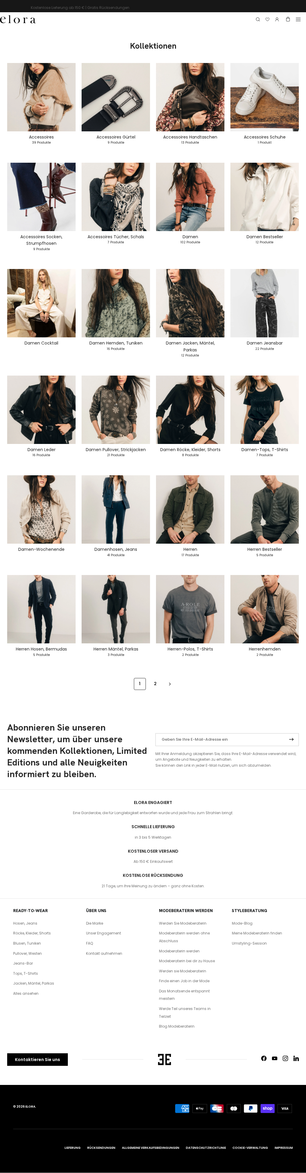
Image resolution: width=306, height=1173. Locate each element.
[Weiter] (170, 683)
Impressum (284, 1148)
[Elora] (18, 19)
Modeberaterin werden (179, 951)
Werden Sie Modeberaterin (182, 923)
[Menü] (298, 19)
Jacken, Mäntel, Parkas (33, 983)
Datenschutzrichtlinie (206, 1148)
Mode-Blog (242, 923)
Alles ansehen (26, 993)
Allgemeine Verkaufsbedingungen (150, 1148)
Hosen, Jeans (25, 923)
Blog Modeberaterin (177, 1026)
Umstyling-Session (249, 943)
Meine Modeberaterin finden (257, 933)
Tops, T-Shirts (25, 973)
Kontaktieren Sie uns (37, 1060)
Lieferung (73, 1148)
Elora (30, 1106)
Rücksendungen (101, 1148)
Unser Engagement (103, 933)
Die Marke (94, 923)
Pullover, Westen (27, 953)
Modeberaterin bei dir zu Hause (187, 960)
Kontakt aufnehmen (104, 953)
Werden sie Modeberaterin (182, 971)
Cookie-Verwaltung (250, 1148)
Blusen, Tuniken (27, 943)
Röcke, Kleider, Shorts (32, 933)
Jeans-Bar (23, 963)
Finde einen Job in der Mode (184, 980)
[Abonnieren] (291, 739)
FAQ (89, 943)
